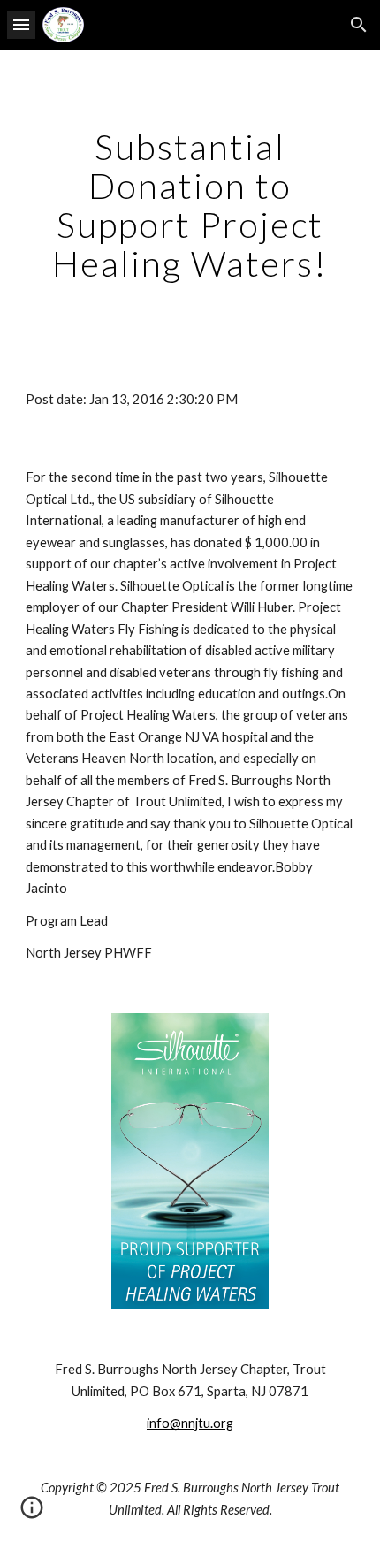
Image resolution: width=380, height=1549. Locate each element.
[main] (190, 205)
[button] (21, 24)
